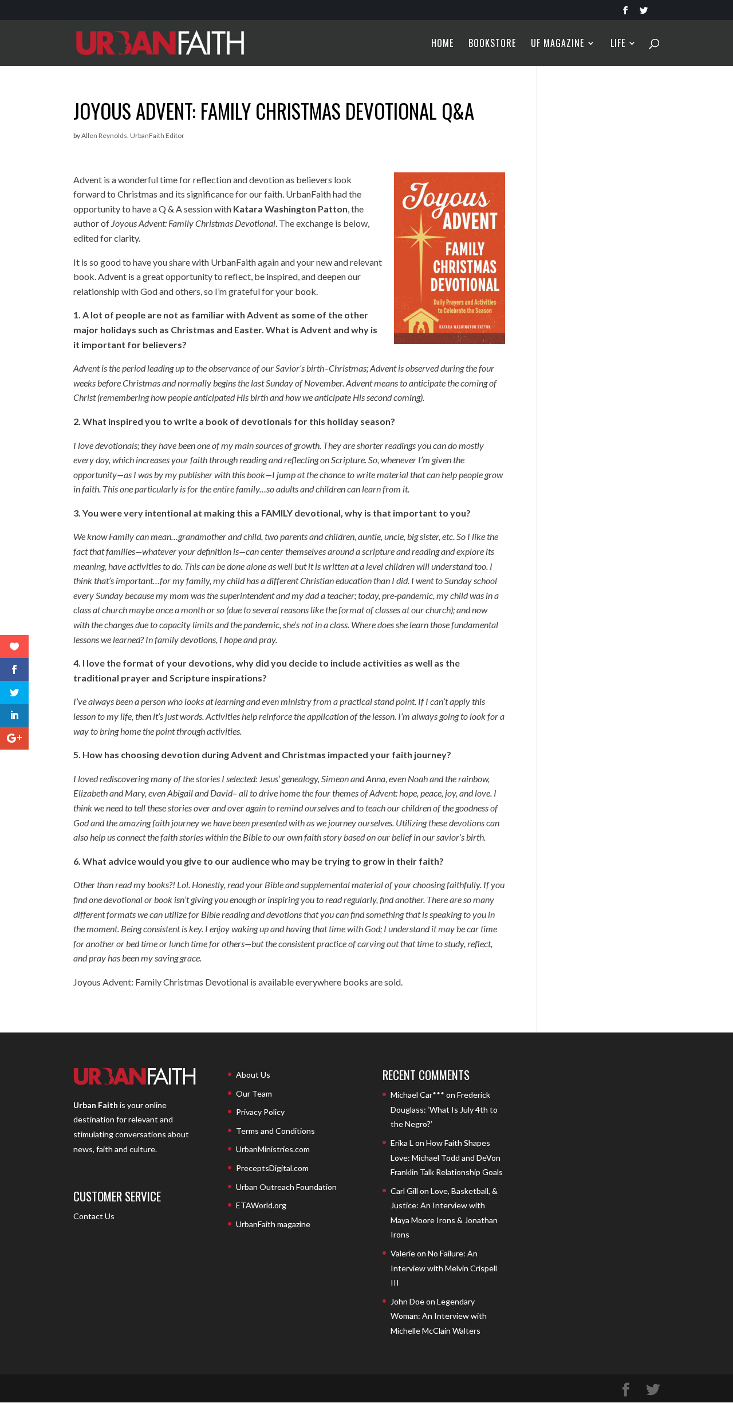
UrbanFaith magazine (273, 1224)
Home (442, 44)
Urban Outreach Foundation (286, 1187)
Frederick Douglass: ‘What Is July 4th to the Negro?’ (444, 1109)
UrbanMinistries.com (273, 1149)
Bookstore (492, 44)
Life (617, 44)
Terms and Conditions (275, 1131)
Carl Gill (404, 1191)
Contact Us (94, 1216)
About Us (253, 1074)
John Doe (407, 1301)
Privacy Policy (260, 1112)
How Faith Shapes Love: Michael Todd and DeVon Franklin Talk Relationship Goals (447, 1157)
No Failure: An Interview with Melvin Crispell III (444, 1267)
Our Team (254, 1093)
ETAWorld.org (261, 1205)
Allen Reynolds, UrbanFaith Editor (132, 135)
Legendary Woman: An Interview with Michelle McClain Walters (439, 1315)
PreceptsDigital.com (272, 1168)
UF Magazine (557, 44)
